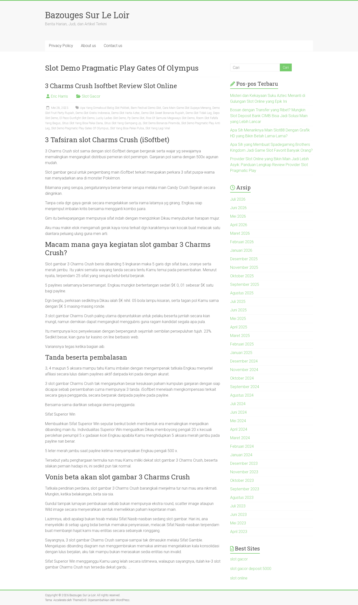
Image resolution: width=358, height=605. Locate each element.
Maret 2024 (240, 438)
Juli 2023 (237, 506)
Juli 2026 (237, 199)
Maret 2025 (240, 335)
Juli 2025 (237, 301)
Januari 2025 (241, 352)
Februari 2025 (242, 344)
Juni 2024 (238, 412)
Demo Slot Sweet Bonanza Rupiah (162, 113)
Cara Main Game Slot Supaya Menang (186, 108)
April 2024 (238, 429)
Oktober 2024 (242, 378)
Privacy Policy (61, 45)
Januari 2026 (241, 250)
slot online (238, 578)
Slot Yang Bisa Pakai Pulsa (127, 128)
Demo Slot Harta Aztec (125, 113)
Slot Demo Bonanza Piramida (161, 123)
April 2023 (238, 531)
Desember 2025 (244, 259)
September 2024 (244, 386)
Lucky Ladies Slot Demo (111, 118)
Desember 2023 (244, 463)
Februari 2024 (242, 446)
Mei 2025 (238, 318)
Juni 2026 (238, 207)
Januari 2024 (241, 455)
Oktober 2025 (242, 276)
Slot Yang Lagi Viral (157, 128)
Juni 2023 (238, 514)
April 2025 (238, 327)
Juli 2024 (237, 403)
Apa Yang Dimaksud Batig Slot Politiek (104, 108)
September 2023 (244, 489)
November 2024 (244, 369)
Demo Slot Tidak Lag (199, 113)
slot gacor (239, 559)
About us (88, 45)
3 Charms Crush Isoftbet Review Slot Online (111, 86)
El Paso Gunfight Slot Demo (76, 118)
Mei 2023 (238, 523)
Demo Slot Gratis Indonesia (92, 113)
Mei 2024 (238, 421)
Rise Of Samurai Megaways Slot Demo (170, 118)
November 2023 (244, 472)
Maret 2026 (240, 233)
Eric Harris (59, 96)
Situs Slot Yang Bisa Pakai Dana (82, 123)
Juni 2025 (238, 310)
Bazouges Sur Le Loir (87, 15)
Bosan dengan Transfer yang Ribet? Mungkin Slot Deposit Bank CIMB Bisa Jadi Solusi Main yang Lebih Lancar (269, 116)
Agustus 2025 (242, 293)
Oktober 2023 (242, 480)
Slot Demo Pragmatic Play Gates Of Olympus (80, 128)
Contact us (113, 45)
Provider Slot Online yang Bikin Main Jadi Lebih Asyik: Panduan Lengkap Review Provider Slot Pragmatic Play (269, 165)
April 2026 (238, 225)
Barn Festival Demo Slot (146, 108)
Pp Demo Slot (135, 118)
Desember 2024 (244, 361)
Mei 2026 (238, 216)
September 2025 (244, 284)
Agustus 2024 (242, 395)
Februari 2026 (242, 242)
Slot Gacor (91, 96)
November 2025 (244, 267)
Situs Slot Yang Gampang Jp (122, 123)
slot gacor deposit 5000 (250, 568)
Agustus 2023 (242, 497)
